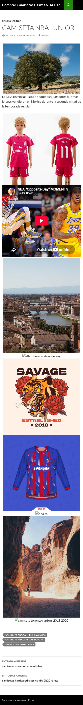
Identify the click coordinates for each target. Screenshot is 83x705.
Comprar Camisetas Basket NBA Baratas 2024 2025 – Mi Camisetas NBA (33, 5)
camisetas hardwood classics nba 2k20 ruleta (30, 678)
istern (45, 35)
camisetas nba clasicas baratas (24, 639)
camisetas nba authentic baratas (25, 634)
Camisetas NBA (11, 20)
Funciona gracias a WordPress (18, 700)
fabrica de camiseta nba (19, 644)
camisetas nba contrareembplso (22, 664)
